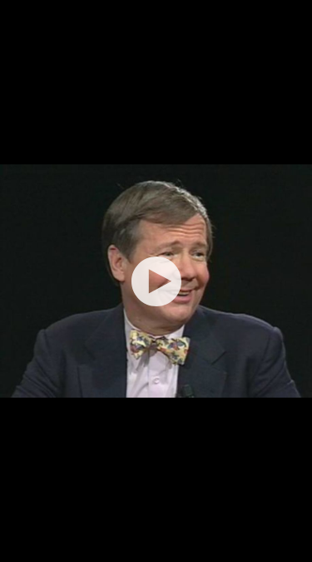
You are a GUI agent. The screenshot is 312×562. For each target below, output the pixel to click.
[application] (156, 281)
